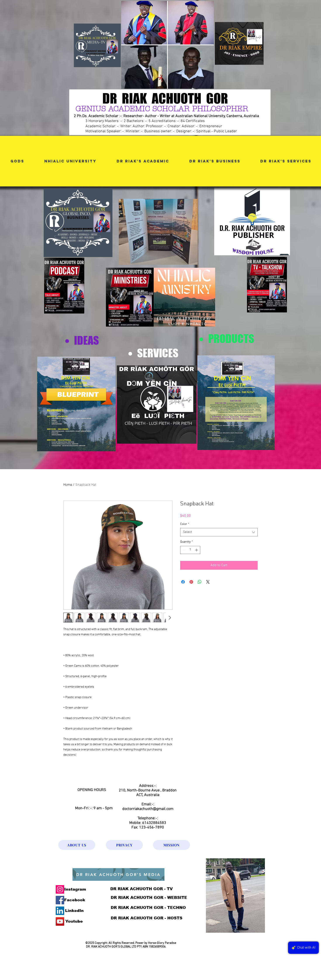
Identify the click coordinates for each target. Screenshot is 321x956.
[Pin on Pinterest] (191, 582)
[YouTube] (60, 921)
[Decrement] (183, 550)
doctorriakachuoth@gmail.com (147, 809)
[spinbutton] (190, 550)
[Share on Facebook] (183, 582)
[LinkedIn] (60, 911)
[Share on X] (208, 582)
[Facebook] (60, 900)
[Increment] (197, 550)
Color (184, 524)
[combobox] (219, 532)
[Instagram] (60, 889)
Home (67, 485)
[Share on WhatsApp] (199, 582)
